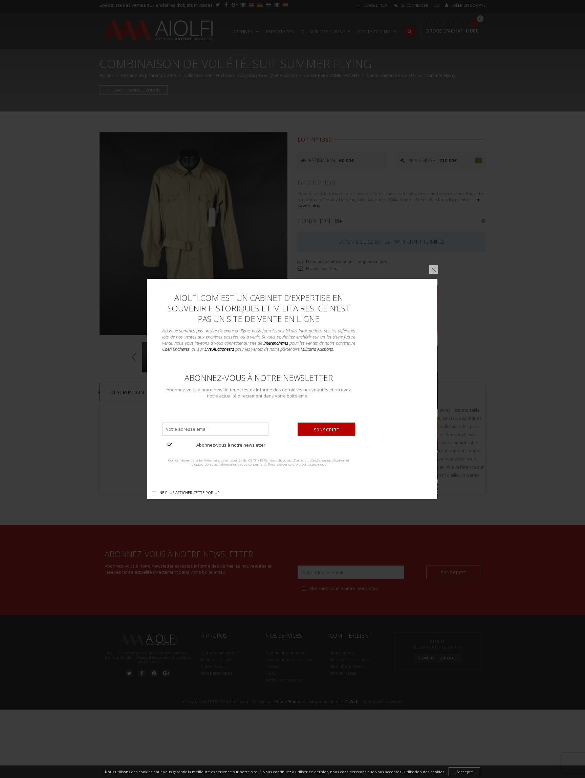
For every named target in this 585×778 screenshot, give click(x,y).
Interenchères (275, 343)
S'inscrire (326, 430)
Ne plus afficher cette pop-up (189, 492)
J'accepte (464, 771)
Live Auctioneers (219, 349)
